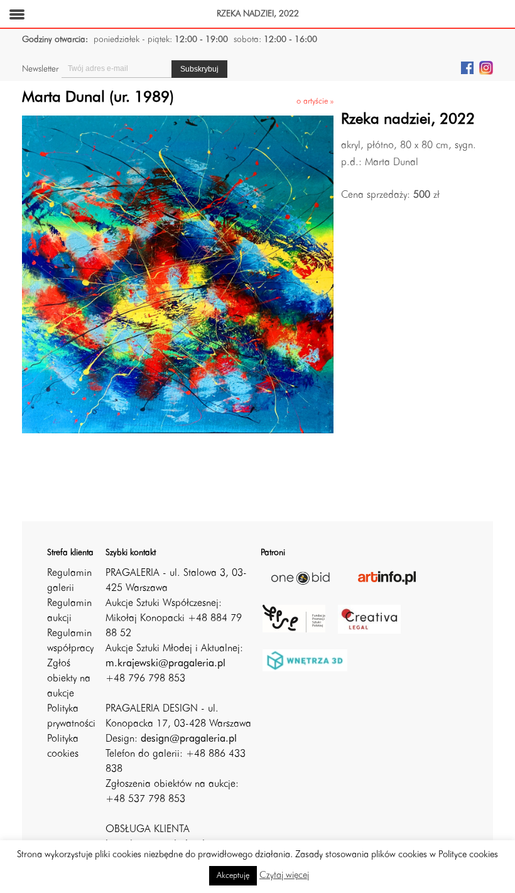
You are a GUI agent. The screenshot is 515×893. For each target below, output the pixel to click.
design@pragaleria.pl (189, 739)
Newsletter (40, 69)
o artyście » (314, 101)
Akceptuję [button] (233, 876)
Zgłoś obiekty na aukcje (68, 679)
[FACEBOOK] (467, 67)
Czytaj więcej (284, 875)
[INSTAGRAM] (486, 67)
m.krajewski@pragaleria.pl (165, 664)
